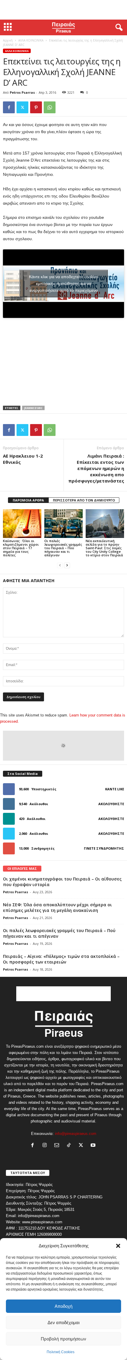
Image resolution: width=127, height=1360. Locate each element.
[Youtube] (93, 1146)
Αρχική (8, 40)
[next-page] (67, 565)
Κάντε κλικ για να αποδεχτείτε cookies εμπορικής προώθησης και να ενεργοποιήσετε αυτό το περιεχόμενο (63, 283)
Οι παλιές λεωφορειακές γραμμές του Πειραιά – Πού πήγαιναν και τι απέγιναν (63, 548)
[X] (22, 107)
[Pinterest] (36, 107)
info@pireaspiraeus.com (75, 1133)
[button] (118, 1246)
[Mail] (58, 1146)
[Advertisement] (63, 9)
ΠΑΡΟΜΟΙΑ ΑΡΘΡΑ (28, 500)
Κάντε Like (114, 789)
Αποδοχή (63, 1306)
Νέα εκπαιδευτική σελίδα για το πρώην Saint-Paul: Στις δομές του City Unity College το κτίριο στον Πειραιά (104, 548)
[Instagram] (46, 1146)
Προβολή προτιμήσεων (63, 1338)
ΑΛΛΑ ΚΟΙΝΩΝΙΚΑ (30, 40)
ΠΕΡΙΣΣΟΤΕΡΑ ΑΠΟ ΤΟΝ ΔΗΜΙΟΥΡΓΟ (84, 500)
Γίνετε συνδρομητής (104, 848)
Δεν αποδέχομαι (63, 1322)
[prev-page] (60, 565)
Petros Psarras (22, 92)
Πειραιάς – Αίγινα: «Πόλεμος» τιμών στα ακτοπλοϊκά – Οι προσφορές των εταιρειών (61, 959)
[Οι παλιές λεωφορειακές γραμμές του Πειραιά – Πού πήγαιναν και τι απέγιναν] (63, 523)
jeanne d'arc (33, 408)
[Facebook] (9, 107)
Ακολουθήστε (111, 804)
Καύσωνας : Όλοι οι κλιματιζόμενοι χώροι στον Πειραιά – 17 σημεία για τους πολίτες (21, 548)
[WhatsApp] (50, 107)
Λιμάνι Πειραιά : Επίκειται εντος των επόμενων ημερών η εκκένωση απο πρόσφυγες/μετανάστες (96, 468)
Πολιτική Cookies (60, 1352)
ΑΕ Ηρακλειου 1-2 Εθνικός (23, 459)
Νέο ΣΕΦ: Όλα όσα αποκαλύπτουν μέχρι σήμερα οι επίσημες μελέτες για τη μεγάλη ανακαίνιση (57, 907)
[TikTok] (70, 1146)
